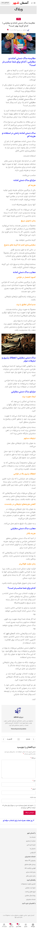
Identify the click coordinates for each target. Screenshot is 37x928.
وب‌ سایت (33, 797)
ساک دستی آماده (26, 99)
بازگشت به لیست (18, 739)
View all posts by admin (18, 729)
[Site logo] (20, 3)
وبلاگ (18, 19)
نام (34, 781)
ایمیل (33, 789)
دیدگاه (33, 758)
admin (25, 30)
